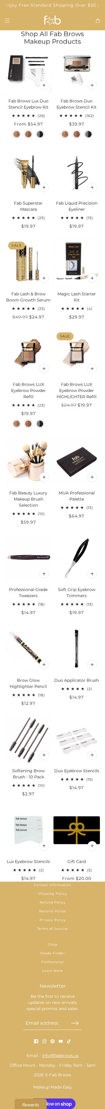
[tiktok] (69, 1041)
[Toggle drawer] (7, 20)
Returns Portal (52, 911)
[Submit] (74, 1023)
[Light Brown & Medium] (16, 134)
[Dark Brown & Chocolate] (28, 134)
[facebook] (36, 1041)
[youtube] (60, 1041)
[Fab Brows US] (52, 20)
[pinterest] (52, 1041)
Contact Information (52, 885)
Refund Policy (53, 902)
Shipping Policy (52, 894)
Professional (52, 962)
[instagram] (44, 1041)
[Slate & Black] (39, 134)
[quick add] (44, 187)
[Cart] (97, 20)
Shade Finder (52, 953)
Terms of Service (52, 929)
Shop (52, 944)
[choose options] (44, 85)
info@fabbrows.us (60, 1055)
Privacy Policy (53, 920)
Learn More (52, 971)
